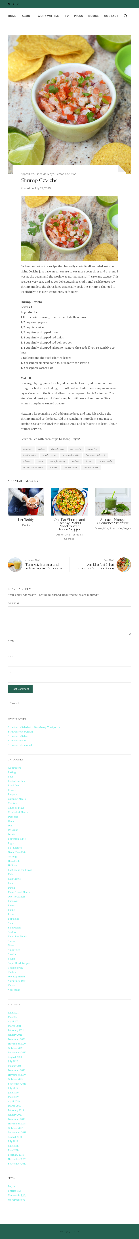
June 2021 (13, 1012)
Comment (13, 603)
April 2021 (14, 1021)
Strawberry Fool (17, 740)
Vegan (127, 528)
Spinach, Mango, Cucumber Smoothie (113, 522)
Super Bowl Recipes (19, 963)
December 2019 (16, 1070)
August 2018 (15, 1137)
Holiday (12, 865)
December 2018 (16, 1119)
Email (11, 656)
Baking (12, 772)
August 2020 (15, 1057)
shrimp (88, 461)
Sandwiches (14, 927)
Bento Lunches (16, 781)
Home (12, 16)
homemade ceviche (71, 455)
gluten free (92, 449)
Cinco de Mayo (44, 174)
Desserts (13, 816)
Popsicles (13, 918)
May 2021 (13, 1017)
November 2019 (17, 1074)
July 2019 (13, 1088)
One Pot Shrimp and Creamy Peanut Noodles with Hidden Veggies (69, 525)
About (27, 16)
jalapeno (27, 461)
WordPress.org (16, 1199)
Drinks (26, 525)
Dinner (60, 534)
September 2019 (17, 1083)
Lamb (11, 883)
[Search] (125, 16)
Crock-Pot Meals (18, 812)
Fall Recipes (15, 847)
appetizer (27, 449)
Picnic (11, 909)
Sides (11, 945)
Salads (12, 923)
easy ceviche (75, 449)
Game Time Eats (17, 852)
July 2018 (13, 1141)
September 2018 (17, 1132)
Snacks (12, 954)
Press (78, 16)
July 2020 (13, 1061)
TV (67, 16)
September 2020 (17, 1052)
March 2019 (14, 1105)
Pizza (11, 914)
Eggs (11, 843)
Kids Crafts (14, 878)
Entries (14, 1190)
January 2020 (15, 1066)
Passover (13, 901)
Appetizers (27, 174)
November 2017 (17, 1159)
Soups (11, 958)
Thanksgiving (15, 967)
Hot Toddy (26, 520)
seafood (75, 461)
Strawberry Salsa (18, 736)
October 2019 (15, 1079)
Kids (105, 528)
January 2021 (15, 1034)
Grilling (12, 856)
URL (10, 672)
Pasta (11, 905)
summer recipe (70, 467)
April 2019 (14, 1101)
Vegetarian (14, 989)
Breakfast (13, 785)
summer (53, 467)
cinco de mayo (57, 449)
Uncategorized (16, 976)
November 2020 (17, 1043)
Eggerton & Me (17, 838)
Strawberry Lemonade (20, 745)
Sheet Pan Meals (17, 936)
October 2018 (15, 1128)
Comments (17, 1195)
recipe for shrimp (58, 461)
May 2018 (13, 1150)
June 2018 (13, 1145)
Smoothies (115, 528)
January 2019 (15, 1114)
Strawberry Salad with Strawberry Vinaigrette (34, 727)
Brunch (12, 790)
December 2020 (16, 1039)
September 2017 (17, 1163)
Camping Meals (17, 799)
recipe (40, 461)
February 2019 (16, 1110)
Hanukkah (14, 861)
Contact (111, 16)
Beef (10, 776)
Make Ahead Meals (19, 892)
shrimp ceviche (105, 461)
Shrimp (71, 174)
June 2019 (13, 1092)
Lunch (11, 887)
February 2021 (16, 1030)
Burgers (12, 794)
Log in (11, 1186)
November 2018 (17, 1123)
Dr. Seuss (13, 829)
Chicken (12, 803)
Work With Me (48, 16)
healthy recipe (29, 455)
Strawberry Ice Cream (20, 731)
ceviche (41, 449)
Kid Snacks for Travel (20, 870)
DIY (10, 825)
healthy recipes (49, 455)
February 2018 (16, 1154)
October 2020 (15, 1048)
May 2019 (13, 1097)
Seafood (61, 174)
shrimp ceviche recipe (33, 467)
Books (93, 16)
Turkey (12, 972)
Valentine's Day (16, 980)
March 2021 (14, 1025)
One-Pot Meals (74, 534)
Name (11, 641)
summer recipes (91, 467)
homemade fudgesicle (95, 455)
